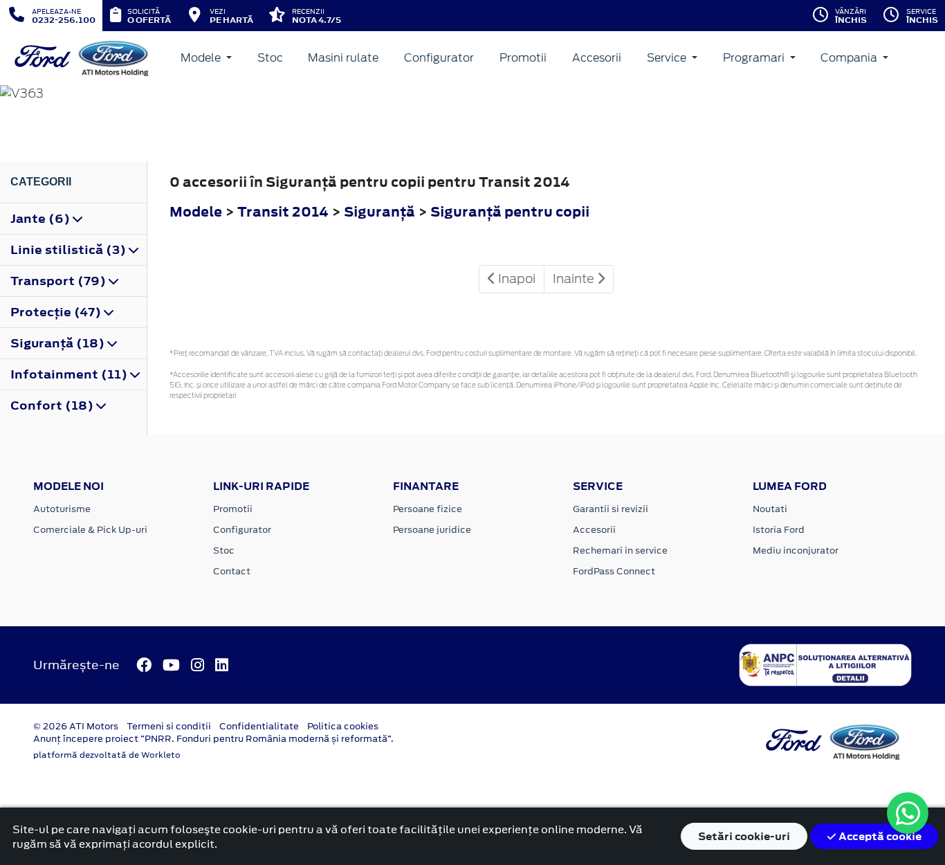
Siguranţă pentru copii (509, 211)
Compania (850, 57)
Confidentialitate (259, 726)
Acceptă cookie (878, 836)
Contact (231, 571)
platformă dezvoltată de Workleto (107, 755)
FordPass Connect (614, 571)
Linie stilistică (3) (69, 250)
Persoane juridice (432, 529)
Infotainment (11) (70, 374)
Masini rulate (343, 57)
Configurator (439, 57)
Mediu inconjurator (795, 550)
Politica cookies (342, 726)
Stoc (270, 57)
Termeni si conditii (169, 726)
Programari (755, 57)
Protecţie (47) (57, 312)
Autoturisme (62, 509)
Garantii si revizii (610, 509)
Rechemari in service (620, 550)
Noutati (770, 509)
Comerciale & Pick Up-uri (90, 529)
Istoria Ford (779, 529)
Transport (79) (59, 281)
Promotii (523, 57)
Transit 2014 (283, 211)
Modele (202, 57)
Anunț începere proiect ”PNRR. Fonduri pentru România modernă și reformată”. (213, 738)
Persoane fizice (427, 509)
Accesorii (596, 57)
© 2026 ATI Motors (75, 726)
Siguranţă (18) (58, 343)
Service (668, 57)
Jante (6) (41, 218)
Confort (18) (53, 405)
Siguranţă (381, 211)
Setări (744, 836)
